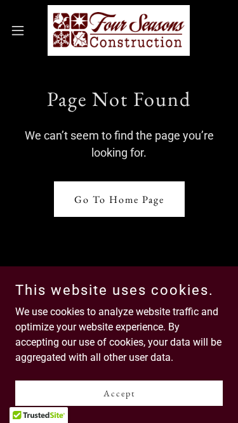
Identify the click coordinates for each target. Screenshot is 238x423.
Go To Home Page (119, 199)
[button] (22, 30)
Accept (119, 392)
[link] (119, 30)
